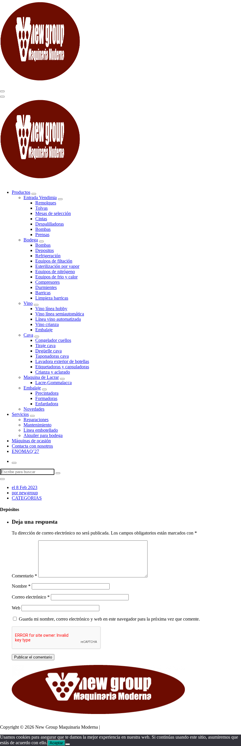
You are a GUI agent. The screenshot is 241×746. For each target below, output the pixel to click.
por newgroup (25, 492)
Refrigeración (48, 255)
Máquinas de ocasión (31, 440)
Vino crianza (47, 324)
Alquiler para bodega (43, 435)
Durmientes (46, 287)
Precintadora (46, 393)
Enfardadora (46, 403)
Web (16, 607)
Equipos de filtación (53, 260)
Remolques (45, 202)
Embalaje (44, 329)
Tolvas (41, 208)
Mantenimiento (37, 424)
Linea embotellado (41, 430)
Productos (21, 192)
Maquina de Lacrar (41, 377)
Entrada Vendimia (40, 197)
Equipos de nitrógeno (55, 271)
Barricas (43, 292)
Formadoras (46, 398)
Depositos (44, 250)
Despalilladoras (49, 223)
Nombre (21, 586)
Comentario (24, 575)
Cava (28, 334)
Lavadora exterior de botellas (62, 361)
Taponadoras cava (52, 356)
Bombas (43, 229)
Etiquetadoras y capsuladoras (62, 366)
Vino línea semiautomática (59, 313)
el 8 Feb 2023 (24, 487)
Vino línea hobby (51, 308)
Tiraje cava (45, 345)
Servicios (20, 414)
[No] (67, 744)
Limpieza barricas (51, 297)
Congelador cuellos (53, 340)
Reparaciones (36, 419)
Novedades (34, 408)
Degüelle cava (48, 350)
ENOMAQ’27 (25, 451)
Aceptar (56, 743)
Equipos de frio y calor (56, 276)
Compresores (47, 282)
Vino (28, 303)
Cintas (41, 218)
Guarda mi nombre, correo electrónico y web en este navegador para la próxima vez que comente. (109, 618)
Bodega (31, 239)
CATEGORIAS (27, 497)
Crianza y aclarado (52, 371)
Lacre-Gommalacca (53, 382)
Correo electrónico (31, 596)
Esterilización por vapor (57, 266)
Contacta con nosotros (32, 445)
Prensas (42, 234)
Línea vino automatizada (58, 319)
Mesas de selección (53, 213)
